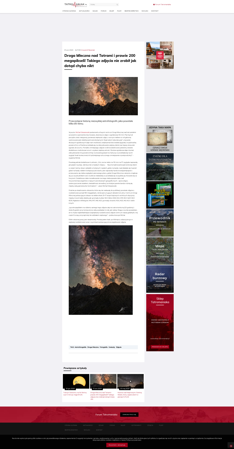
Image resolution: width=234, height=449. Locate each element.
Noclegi (145, 11)
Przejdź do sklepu (160, 347)
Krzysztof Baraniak (88, 50)
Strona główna (69, 11)
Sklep (111, 11)
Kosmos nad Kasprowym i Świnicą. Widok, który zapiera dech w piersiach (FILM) (130, 395)
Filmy (119, 11)
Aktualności (84, 11)
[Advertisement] (117, 27)
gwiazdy (112, 347)
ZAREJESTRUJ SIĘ (129, 414)
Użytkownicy (136, 425)
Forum (103, 11)
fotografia (103, 347)
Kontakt (154, 11)
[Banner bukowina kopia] (160, 68)
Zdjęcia (150, 425)
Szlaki (95, 11)
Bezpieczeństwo (132, 11)
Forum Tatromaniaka (163, 4)
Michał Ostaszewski (82, 132)
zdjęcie (118, 347)
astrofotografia (80, 347)
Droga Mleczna (93, 347)
